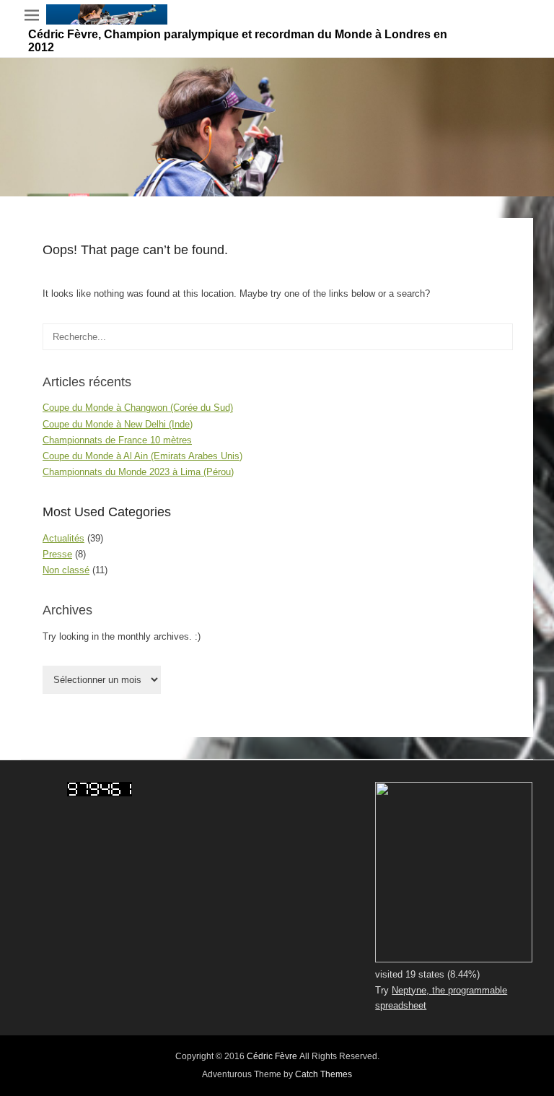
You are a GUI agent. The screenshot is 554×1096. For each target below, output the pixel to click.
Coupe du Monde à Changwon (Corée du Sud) (138, 407)
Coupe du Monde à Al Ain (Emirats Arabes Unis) (142, 456)
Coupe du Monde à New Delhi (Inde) (118, 424)
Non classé (66, 570)
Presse (57, 554)
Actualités (63, 538)
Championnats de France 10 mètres (117, 440)
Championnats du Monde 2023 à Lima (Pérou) (138, 471)
